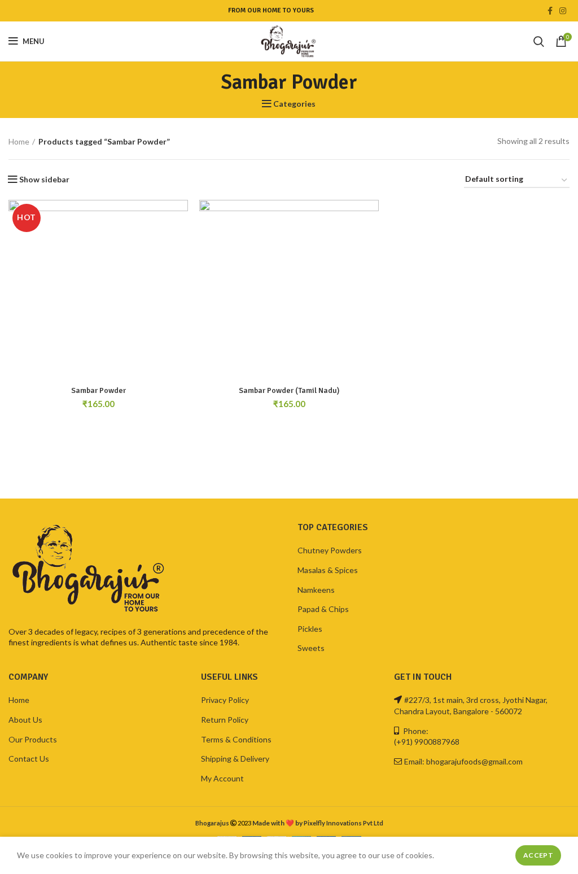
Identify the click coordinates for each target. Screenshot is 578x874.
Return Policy (224, 719)
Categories (294, 104)
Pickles (309, 628)
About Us (25, 719)
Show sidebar (44, 179)
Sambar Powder (98, 390)
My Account (222, 778)
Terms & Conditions (236, 739)
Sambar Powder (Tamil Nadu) (289, 390)
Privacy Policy (225, 700)
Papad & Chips (323, 609)
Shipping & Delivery (235, 758)
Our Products (32, 739)
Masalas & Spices (327, 570)
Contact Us (28, 758)
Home (18, 141)
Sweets (311, 648)
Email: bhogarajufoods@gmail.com (463, 761)
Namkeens (316, 590)
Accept (538, 855)
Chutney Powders (329, 550)
